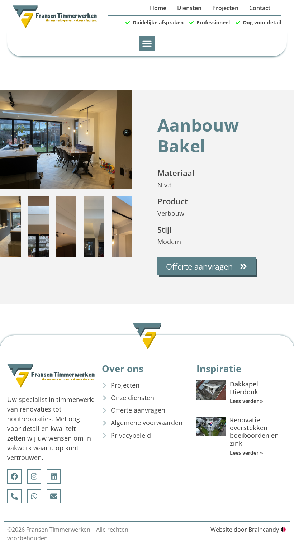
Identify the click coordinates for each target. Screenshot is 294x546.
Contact (259, 8)
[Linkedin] (54, 476)
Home (158, 8)
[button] (147, 43)
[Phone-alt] (14, 496)
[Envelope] (54, 496)
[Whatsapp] (34, 496)
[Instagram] (34, 476)
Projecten (225, 8)
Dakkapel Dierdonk (244, 388)
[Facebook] (14, 476)
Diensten (189, 8)
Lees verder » (246, 401)
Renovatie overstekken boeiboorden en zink (254, 431)
